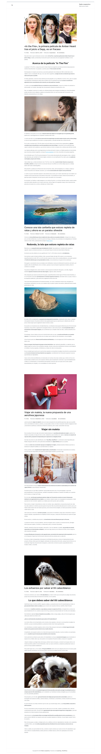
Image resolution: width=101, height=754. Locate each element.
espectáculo (53, 52)
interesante (53, 233)
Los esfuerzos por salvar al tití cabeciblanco (47, 588)
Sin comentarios (60, 52)
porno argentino (49, 152)
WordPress (64, 750)
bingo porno (49, 240)
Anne (27, 52)
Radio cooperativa (84, 4)
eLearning (59, 750)
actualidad (54, 418)
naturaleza (52, 591)
